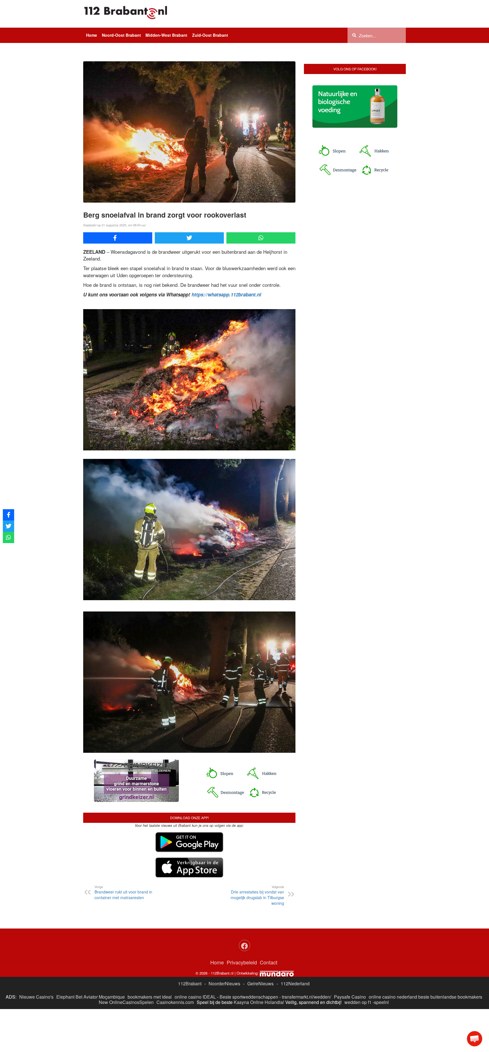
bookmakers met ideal (150, 997)
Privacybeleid (242, 962)
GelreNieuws (260, 983)
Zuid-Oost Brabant (210, 35)
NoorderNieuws (224, 983)
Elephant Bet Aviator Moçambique (90, 997)
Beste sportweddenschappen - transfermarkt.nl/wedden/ (275, 997)
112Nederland (295, 983)
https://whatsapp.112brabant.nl (226, 294)
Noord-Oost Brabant (121, 35)
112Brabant (189, 983)
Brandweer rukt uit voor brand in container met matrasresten (123, 892)
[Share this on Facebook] (117, 238)
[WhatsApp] (260, 238)
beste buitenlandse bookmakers (450, 997)
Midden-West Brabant (166, 35)
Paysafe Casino (350, 997)
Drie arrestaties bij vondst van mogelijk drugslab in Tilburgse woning (257, 895)
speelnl (381, 1002)
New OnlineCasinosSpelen (126, 1002)
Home (91, 35)
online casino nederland (393, 997)
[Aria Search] (354, 35)
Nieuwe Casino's (36, 997)
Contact (268, 962)
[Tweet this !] (189, 238)
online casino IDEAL (195, 997)
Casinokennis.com (175, 1002)
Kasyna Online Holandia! (259, 1002)
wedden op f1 (358, 1002)
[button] (474, 1038)
